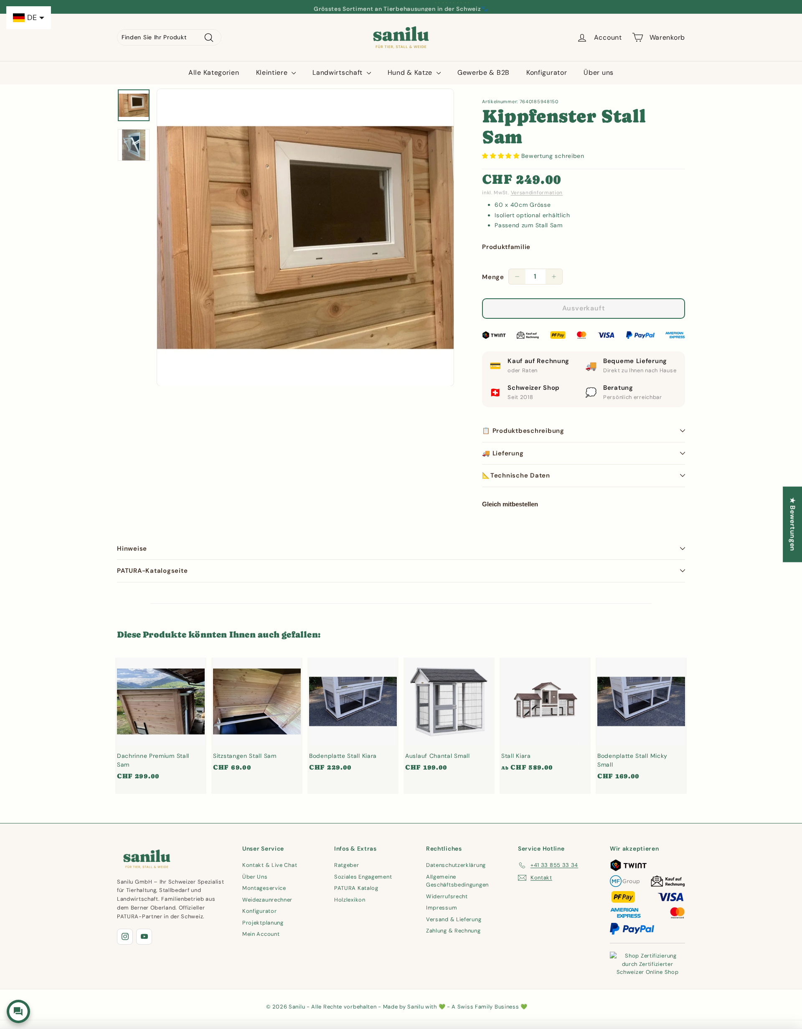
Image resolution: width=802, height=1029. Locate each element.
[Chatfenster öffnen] (18, 1011)
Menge (493, 277)
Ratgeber (346, 865)
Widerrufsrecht (447, 896)
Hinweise (132, 548)
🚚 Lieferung (502, 453)
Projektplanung (263, 922)
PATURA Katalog (356, 888)
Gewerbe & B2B (483, 72)
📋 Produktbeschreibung (523, 431)
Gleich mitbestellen (510, 504)
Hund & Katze (411, 72)
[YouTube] (144, 937)
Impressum (441, 907)
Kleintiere (273, 72)
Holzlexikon (349, 899)
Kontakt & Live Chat (269, 865)
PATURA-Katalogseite (152, 571)
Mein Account (260, 934)
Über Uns (255, 876)
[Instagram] (125, 937)
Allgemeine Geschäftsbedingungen (457, 881)
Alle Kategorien (213, 72)
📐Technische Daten (516, 475)
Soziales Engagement (363, 876)
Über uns (599, 72)
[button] (501, 156)
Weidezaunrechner (267, 899)
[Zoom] (305, 237)
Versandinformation (537, 192)
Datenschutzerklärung (456, 865)
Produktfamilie (506, 247)
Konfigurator (546, 72)
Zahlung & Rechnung (453, 930)
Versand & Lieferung (453, 919)
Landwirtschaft (338, 72)
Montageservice (264, 888)
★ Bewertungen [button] (792, 524)
